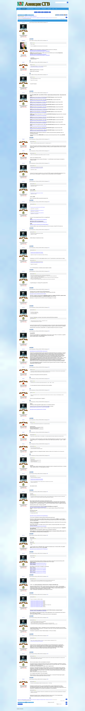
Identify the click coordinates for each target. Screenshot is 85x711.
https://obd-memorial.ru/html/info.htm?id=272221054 (38, 526)
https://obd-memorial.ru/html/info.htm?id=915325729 (38, 507)
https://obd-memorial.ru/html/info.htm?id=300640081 (38, 610)
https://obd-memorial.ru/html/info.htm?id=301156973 (38, 50)
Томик (26, 16)
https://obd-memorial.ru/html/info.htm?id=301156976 (38, 54)
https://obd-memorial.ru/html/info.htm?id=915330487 (38, 102)
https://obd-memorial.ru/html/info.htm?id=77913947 (37, 604)
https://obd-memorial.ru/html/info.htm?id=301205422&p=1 (39, 515)
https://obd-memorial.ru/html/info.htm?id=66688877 (37, 606)
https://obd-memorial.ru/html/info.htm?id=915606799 (38, 128)
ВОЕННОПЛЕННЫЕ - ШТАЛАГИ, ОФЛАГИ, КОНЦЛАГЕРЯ (29, 17)
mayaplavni (23, 40)
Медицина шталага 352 (49, 17)
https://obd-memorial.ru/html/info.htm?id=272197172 (38, 563)
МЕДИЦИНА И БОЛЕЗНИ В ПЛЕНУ (41, 17)
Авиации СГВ (19, 17)
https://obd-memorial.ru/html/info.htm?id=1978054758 (38, 219)
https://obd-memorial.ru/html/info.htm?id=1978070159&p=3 (38, 207)
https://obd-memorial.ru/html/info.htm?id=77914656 (37, 605)
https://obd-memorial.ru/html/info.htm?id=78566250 (38, 571)
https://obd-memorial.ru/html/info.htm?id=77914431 (37, 252)
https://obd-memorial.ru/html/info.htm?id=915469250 (38, 130)
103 (47, 635)
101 (47, 594)
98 (47, 535)
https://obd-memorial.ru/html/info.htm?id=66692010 (37, 641)
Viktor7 (23, 62)
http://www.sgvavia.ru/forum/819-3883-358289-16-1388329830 (40, 51)
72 (47, 40)
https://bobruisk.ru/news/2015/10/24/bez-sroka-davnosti (38, 351)
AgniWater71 (35, 16)
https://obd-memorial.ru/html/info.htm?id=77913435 (38, 409)
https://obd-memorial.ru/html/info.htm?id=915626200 (38, 112)
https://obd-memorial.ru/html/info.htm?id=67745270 (38, 293)
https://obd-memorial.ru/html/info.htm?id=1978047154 (37, 210)
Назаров (30, 16)
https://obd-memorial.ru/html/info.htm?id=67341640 (37, 601)
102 (47, 617)
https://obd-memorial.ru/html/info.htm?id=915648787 (38, 107)
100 (47, 576)
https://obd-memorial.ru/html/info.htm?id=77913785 (37, 603)
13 (30, 702)
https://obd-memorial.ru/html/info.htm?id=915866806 (38, 122)
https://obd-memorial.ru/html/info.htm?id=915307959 (38, 115)
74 (47, 74)
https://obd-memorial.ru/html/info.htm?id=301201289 (38, 105)
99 (47, 553)
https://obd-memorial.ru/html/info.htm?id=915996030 (38, 100)
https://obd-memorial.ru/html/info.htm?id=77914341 (37, 600)
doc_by (28, 16)
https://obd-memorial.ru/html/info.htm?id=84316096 (37, 602)
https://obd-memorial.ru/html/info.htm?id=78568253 (38, 569)
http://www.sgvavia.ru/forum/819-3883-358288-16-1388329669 (40, 55)
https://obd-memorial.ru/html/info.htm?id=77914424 (37, 262)
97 (47, 491)
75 (47, 92)
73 (47, 62)
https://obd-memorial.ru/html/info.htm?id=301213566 (38, 120)
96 (47, 473)
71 (47, 22)
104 (47, 653)
